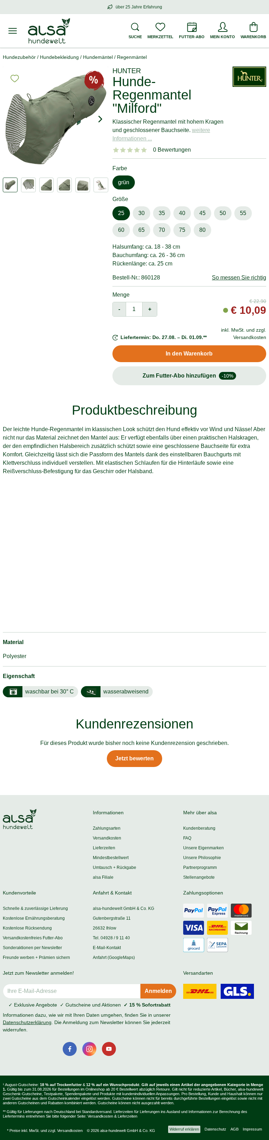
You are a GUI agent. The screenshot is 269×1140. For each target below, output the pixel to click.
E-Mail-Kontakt (107, 947)
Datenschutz (215, 1129)
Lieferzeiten (104, 847)
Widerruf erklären (184, 1129)
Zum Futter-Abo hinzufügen (188, 376)
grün (123, 182)
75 (182, 230)
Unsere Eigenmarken (203, 847)
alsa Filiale (103, 877)
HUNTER (126, 71)
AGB (234, 1129)
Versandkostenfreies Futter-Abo (33, 937)
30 (141, 213)
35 (162, 213)
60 (121, 230)
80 (202, 230)
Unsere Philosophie (202, 857)
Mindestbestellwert (111, 857)
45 (202, 213)
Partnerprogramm (200, 867)
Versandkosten (107, 838)
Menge (121, 295)
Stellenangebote (199, 877)
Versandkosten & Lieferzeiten (112, 1116)
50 (223, 213)
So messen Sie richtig (239, 278)
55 (243, 213)
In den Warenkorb (189, 354)
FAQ (187, 838)
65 (141, 230)
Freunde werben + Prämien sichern (36, 957)
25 (121, 213)
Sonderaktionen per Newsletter (32, 947)
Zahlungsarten (106, 828)
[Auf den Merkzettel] (14, 78)
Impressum (252, 1129)
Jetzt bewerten (134, 758)
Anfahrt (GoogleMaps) (114, 957)
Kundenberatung (199, 828)
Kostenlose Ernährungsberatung (34, 918)
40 (182, 213)
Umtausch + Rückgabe (114, 867)
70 (162, 230)
